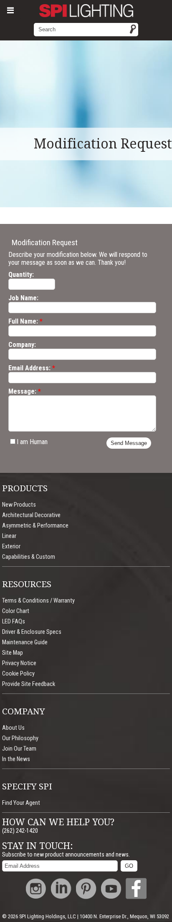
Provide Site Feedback (28, 684)
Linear (9, 536)
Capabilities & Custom (28, 556)
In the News (16, 759)
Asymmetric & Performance (35, 525)
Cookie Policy (18, 673)
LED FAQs (13, 621)
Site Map (12, 652)
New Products (19, 504)
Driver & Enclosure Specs (31, 632)
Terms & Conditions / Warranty (38, 600)
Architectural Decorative (31, 515)
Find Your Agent (21, 802)
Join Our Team (19, 748)
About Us (13, 727)
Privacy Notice (19, 663)
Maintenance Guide (25, 642)
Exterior (11, 546)
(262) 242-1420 (20, 830)
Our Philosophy (20, 738)
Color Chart (15, 611)
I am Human (32, 442)
